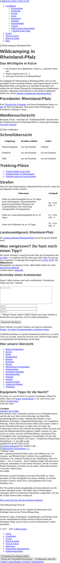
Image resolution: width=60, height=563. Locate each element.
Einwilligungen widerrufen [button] (45, 559)
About (8, 534)
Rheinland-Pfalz (13, 374)
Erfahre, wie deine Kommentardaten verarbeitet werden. (24, 329)
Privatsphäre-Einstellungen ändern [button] (15, 556)
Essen (13, 16)
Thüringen (10, 387)
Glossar (14, 26)
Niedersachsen (12, 369)
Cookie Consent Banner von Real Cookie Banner (22, 562)
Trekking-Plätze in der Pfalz (18, 171)
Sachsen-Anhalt (13, 382)
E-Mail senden (20, 529)
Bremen (9, 359)
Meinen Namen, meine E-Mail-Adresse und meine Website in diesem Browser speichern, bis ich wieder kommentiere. (28, 315)
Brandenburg (11, 357)
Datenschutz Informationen (17, 548)
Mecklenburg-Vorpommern (18, 367)
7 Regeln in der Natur (20, 31)
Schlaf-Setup (12, 401)
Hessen (9, 364)
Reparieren (16, 18)
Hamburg (10, 362)
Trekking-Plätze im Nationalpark (20, 174)
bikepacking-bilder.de (9, 267)
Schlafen (15, 21)
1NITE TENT (48, 260)
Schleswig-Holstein (14, 384)
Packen (14, 13)
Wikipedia (18, 270)
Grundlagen (11, 6)
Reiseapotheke (17, 23)
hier (1, 107)
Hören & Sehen (12, 38)
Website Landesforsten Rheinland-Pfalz (33, 93)
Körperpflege (17, 8)
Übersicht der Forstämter (15, 104)
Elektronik (15, 11)
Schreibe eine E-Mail (9, 411)
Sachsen (9, 379)
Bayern (9, 352)
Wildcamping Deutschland (22, 28)
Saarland (9, 377)
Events (9, 33)
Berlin (8, 354)
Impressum (10, 546)
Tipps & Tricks (12, 36)
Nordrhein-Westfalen (15, 372)
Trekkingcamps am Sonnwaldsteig (21, 176)
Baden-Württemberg (15, 349)
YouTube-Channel (8, 124)
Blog (8, 41)
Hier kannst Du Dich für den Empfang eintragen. (21, 500)
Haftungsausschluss (14, 551)
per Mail (3, 257)
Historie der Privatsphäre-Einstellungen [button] (17, 559)
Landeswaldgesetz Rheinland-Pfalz (18, 238)
